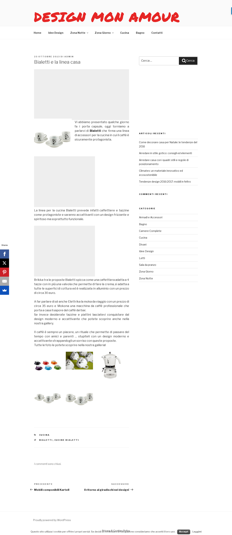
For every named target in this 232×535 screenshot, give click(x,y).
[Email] (4, 281)
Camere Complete (150, 230)
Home (37, 32)
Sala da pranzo (147, 264)
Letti (142, 258)
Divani (142, 244)
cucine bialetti (66, 440)
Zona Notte (77, 32)
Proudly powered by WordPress (52, 520)
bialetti (46, 440)
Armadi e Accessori (150, 217)
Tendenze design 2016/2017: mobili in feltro (165, 181)
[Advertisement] (81, 94)
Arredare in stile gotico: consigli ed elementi (165, 153)
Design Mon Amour (107, 16)
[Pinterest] (4, 272)
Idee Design (55, 32)
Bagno (140, 32)
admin (69, 56)
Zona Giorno (103, 32)
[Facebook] (4, 254)
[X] (4, 263)
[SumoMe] (4, 290)
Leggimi (197, 531)
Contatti (157, 32)
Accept (183, 531)
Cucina (124, 32)
